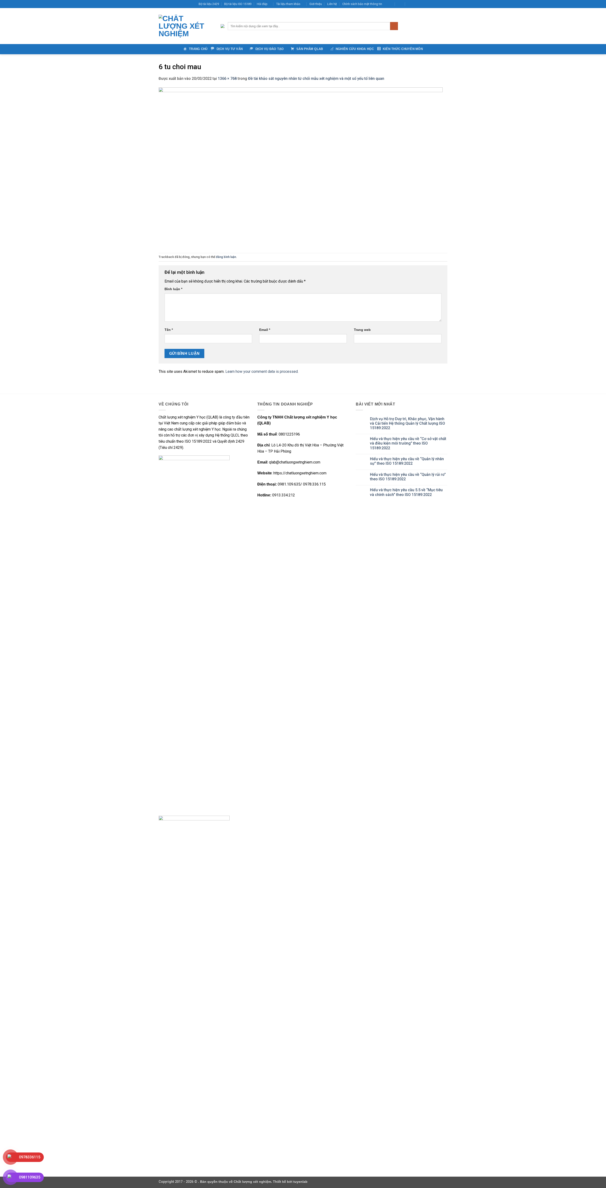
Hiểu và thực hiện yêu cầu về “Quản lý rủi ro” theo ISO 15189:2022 (408, 476)
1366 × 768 (227, 78)
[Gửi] (394, 26)
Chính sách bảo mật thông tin (362, 4)
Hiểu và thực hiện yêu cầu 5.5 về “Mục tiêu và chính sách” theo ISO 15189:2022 (406, 492)
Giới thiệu (315, 4)
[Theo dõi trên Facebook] (417, 4)
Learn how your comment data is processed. (262, 371)
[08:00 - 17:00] (400, 4)
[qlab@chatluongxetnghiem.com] (389, 4)
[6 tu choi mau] (301, 167)
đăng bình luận (226, 257)
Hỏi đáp (262, 4)
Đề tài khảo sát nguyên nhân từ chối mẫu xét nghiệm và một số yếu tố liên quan (316, 78)
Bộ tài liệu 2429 (209, 4)
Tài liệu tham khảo (288, 4)
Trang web (362, 330)
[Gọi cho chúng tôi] (436, 4)
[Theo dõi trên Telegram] (445, 4)
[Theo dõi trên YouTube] (440, 4)
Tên (169, 330)
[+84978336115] (410, 4)
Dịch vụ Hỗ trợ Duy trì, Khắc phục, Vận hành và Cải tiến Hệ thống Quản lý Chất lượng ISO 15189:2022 (407, 423)
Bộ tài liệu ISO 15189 (237, 4)
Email (264, 330)
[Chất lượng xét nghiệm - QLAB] (186, 26)
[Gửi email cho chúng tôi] (431, 4)
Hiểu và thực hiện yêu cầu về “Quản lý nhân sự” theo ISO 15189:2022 (407, 461)
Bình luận (173, 289)
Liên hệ (332, 4)
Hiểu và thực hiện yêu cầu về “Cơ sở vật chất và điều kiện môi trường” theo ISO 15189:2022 (408, 443)
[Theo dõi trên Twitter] (427, 4)
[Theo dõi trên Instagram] (422, 4)
